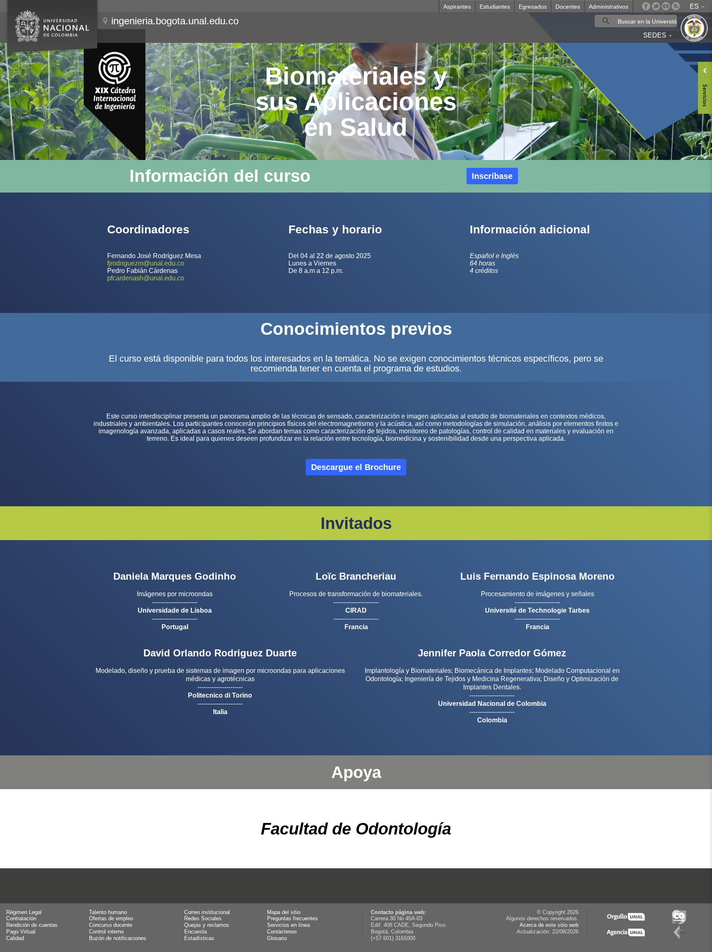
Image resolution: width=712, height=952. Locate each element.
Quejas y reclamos (206, 925)
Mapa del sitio (283, 912)
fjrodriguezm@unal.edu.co (145, 263)
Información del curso (220, 176)
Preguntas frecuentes (292, 918)
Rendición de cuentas (32, 925)
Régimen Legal (24, 912)
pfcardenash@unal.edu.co (145, 278)
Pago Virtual (20, 932)
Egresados (533, 6)
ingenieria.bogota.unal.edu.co (175, 20)
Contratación (21, 918)
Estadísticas (199, 938)
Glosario (277, 938)
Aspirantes (457, 6)
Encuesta (195, 932)
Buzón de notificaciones (117, 938)
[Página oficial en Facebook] (646, 6)
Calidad (15, 938)
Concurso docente (110, 925)
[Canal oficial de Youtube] (666, 6)
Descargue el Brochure (356, 467)
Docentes (567, 6)
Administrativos (608, 6)
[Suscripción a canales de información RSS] (676, 6)
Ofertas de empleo (111, 918)
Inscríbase (492, 176)
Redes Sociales (203, 918)
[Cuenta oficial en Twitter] (656, 6)
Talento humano (108, 912)
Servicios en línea (288, 925)
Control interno (106, 932)
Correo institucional (207, 912)
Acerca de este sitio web (549, 925)
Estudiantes (495, 6)
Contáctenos (282, 932)
